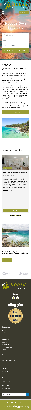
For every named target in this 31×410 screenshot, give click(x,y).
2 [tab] (13, 215)
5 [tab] (18, 215)
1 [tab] (11, 215)
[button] (3, 12)
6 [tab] (20, 215)
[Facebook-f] (13, 297)
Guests (4, 38)
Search (23, 50)
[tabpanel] (15, 184)
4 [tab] (16, 215)
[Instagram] (17, 297)
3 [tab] (14, 215)
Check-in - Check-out (8, 44)
